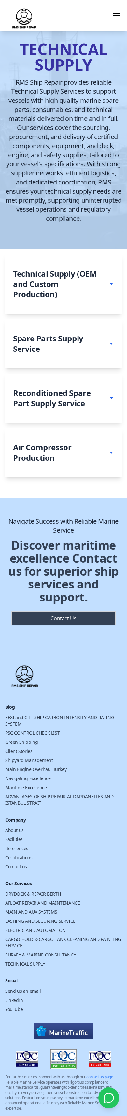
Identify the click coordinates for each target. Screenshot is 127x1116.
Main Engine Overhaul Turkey (35, 769)
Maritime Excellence (26, 787)
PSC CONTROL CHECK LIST (32, 733)
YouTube (14, 1009)
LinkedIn (14, 1000)
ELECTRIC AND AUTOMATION (35, 930)
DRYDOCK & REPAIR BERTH (33, 894)
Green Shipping (21, 742)
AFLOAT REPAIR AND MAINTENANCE (42, 903)
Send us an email (23, 991)
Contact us (16, 866)
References (16, 848)
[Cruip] (63, 679)
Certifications (18, 857)
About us (14, 830)
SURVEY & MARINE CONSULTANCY (40, 955)
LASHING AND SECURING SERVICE (40, 921)
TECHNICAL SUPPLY (25, 964)
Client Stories (18, 751)
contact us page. (100, 1077)
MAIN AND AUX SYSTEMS (31, 912)
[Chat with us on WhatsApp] (108, 1097)
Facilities (14, 839)
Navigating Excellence (28, 778)
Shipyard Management (29, 760)
